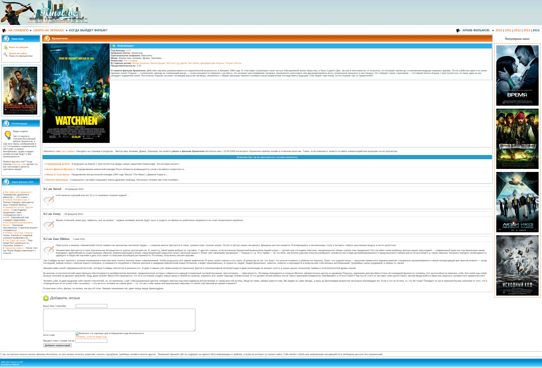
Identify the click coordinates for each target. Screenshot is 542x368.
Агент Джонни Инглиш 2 (60, 169)
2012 (517, 30)
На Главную (18, 30)
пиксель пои (18, 164)
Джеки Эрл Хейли (189, 63)
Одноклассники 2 (14, 248)
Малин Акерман (140, 63)
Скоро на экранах (48, 30)
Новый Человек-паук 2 (17, 199)
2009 (128, 50)
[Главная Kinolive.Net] (45, 26)
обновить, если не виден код (91, 336)
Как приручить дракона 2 (18, 192)
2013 (526, 30)
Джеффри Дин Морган (212, 63)
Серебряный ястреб (58, 164)
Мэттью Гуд (173, 63)
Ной (7, 217)
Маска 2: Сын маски (57, 174)
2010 (499, 30)
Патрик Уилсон (233, 63)
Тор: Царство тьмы (15, 240)
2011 (508, 30)
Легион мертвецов (57, 179)
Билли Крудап (158, 63)
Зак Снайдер (130, 60)
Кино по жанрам (18, 47)
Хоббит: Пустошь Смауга (18, 232)
